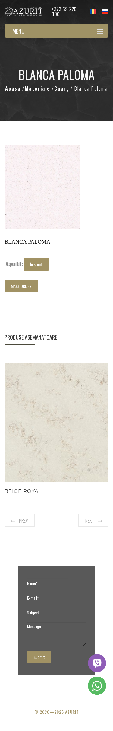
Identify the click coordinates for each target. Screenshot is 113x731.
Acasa (13, 88)
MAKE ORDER (21, 286)
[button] (75, 150)
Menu (18, 31)
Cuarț (62, 88)
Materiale (38, 88)
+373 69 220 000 (64, 11)
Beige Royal (23, 491)
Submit (39, 657)
